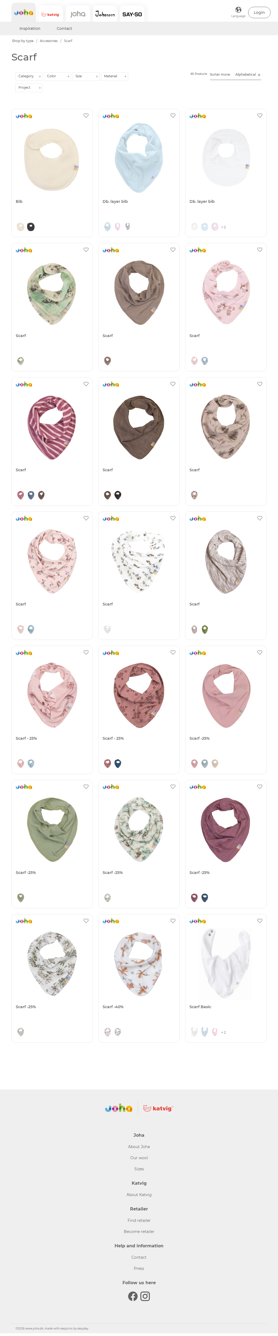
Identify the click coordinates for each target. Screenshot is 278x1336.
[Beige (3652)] (194, 495)
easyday (82, 1328)
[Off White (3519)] (118, 1032)
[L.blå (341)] (107, 227)
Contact (64, 28)
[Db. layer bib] (139, 158)
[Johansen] (105, 13)
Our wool (139, 1157)
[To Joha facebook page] (133, 1296)
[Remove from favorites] (86, 115)
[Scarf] (52, 292)
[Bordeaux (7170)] (21, 495)
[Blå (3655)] (205, 361)
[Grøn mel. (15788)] (205, 629)
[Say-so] (132, 13)
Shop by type (22, 41)
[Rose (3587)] (107, 764)
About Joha (139, 1146)
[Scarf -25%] (225, 695)
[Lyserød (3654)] (194, 361)
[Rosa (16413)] (194, 764)
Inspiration (30, 28)
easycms (66, 1328)
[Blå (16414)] (205, 764)
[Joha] (23, 12)
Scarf (68, 41)
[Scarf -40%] (139, 963)
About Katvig (139, 1194)
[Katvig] (51, 13)
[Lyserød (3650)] (21, 629)
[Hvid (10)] (194, 227)
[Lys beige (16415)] (215, 764)
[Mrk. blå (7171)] (31, 495)
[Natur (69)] (21, 227)
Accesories (49, 41)
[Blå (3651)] (31, 629)
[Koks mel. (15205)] (31, 227)
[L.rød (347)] (118, 227)
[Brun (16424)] (107, 495)
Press (139, 1268)
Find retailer (139, 1220)
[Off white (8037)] (21, 361)
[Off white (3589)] (21, 1032)
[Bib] (52, 158)
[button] (259, 12)
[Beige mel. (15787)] (194, 629)
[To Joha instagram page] (145, 1296)
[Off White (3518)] (107, 1032)
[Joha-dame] (78, 13)
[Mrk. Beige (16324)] (107, 361)
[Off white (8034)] (107, 898)
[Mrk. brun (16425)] (118, 495)
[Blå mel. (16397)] (205, 898)
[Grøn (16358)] (21, 898)
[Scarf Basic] (225, 963)
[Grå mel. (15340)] (128, 227)
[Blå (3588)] (118, 764)
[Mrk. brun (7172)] (41, 495)
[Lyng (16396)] (194, 898)
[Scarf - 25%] (52, 695)
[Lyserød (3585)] (21, 764)
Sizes (139, 1169)
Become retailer (139, 1231)
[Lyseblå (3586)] (31, 764)
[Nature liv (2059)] (107, 629)
